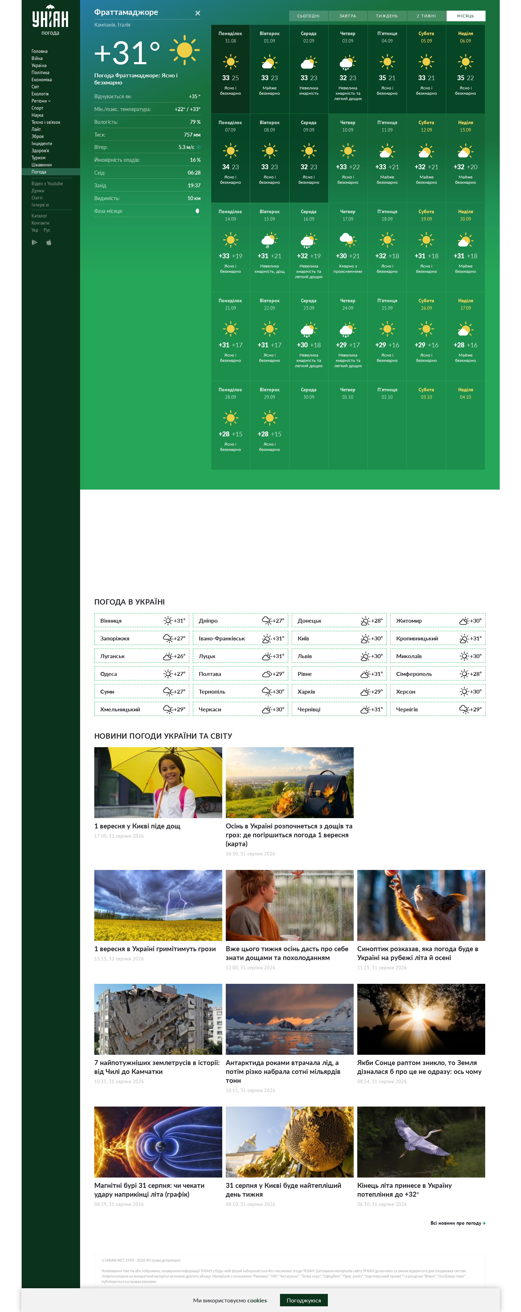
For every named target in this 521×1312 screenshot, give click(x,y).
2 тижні (426, 15)
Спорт (37, 108)
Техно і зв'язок (46, 122)
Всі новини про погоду (456, 1222)
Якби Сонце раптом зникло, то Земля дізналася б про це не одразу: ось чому (419, 1066)
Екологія (40, 94)
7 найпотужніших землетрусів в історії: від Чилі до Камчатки (157, 1066)
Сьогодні (308, 15)
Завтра (348, 15)
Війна (37, 58)
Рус (47, 230)
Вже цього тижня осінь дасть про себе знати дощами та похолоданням (287, 952)
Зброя (38, 136)
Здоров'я (40, 151)
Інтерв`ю (40, 205)
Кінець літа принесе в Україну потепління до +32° (404, 1189)
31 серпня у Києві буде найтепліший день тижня (283, 1189)
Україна (39, 65)
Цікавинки (42, 165)
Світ (35, 87)
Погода (39, 172)
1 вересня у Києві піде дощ (137, 826)
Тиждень (387, 15)
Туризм (38, 158)
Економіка (42, 80)
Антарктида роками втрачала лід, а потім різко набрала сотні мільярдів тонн (283, 1071)
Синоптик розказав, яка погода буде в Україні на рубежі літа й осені (417, 952)
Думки (38, 191)
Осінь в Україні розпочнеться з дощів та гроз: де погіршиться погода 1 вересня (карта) (289, 835)
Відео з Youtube (47, 184)
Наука (37, 115)
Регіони (40, 101)
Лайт (36, 129)
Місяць (465, 15)
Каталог (39, 216)
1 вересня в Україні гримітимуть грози (155, 948)
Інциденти (42, 143)
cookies (257, 1300)
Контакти (40, 223)
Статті (37, 198)
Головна (39, 51)
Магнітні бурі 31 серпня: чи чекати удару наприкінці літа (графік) (149, 1189)
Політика (40, 73)
